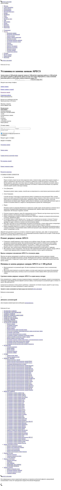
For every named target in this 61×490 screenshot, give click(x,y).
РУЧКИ (6, 354)
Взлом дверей (10, 349)
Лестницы (10, 44)
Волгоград (7, 26)
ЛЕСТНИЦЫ (10, 463)
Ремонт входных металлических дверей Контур (20, 368)
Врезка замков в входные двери (15, 338)
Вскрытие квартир (12, 351)
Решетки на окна (11, 38)
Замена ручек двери (12, 355)
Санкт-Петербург (8, 7)
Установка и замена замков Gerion (16, 413)
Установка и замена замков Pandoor (16, 431)
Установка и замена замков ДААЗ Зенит (18, 440)
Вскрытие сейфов (12, 352)
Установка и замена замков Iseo (15, 415)
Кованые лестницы (12, 47)
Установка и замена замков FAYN (16, 410)
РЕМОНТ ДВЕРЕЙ (9, 358)
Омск (5, 16)
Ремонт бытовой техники (11, 444)
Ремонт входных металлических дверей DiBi (19, 367)
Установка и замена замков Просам (16, 443)
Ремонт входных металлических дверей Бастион (20, 365)
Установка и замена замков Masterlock (17, 424)
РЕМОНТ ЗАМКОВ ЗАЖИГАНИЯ (13, 315)
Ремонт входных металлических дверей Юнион (20, 387)
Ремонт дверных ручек (13, 357)
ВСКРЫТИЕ (7, 345)
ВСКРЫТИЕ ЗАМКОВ (10, 311)
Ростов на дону (8, 19)
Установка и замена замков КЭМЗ (16, 441)
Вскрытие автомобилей (13, 34)
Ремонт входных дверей (13, 359)
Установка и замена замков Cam (15, 400)
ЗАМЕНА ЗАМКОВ (9, 314)
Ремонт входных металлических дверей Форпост (20, 385)
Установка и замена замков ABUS (16, 394)
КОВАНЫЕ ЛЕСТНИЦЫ (14, 464)
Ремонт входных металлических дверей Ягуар (19, 388)
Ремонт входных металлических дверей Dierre (19, 361)
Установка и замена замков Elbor (16, 407)
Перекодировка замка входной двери (17, 329)
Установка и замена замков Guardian (17, 414)
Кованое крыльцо (12, 460)
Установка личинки (12, 325)
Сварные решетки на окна (14, 456)
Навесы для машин (12, 46)
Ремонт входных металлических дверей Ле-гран (20, 377)
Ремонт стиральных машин (14, 446)
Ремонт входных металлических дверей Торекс (20, 384)
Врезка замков (11, 328)
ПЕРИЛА (9, 461)
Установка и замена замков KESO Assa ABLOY (20, 421)
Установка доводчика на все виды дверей (18, 341)
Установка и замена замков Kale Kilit (17, 418)
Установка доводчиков (13, 332)
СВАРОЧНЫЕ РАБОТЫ (10, 321)
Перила (9, 43)
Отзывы (6, 53)
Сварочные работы (12, 51)
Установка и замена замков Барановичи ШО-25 (20, 437)
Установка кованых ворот (14, 41)
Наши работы (7, 56)
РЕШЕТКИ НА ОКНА (10, 316)
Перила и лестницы (9, 459)
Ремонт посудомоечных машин (15, 447)
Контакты (6, 57)
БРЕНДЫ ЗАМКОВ (9, 391)
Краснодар (7, 27)
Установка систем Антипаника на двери (18, 342)
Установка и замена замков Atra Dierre (17, 397)
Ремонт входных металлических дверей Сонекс (20, 381)
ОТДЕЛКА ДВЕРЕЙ (9, 319)
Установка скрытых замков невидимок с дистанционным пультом (25, 339)
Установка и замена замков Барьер (16, 438)
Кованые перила (11, 49)
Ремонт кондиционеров (13, 450)
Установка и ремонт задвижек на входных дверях (20, 335)
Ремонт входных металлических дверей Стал (19, 382)
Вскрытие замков (11, 33)
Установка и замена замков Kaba (16, 417)
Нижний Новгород (9, 11)
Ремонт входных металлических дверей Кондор (20, 371)
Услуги (6, 31)
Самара (6, 17)
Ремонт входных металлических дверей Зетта (19, 374)
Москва (6, 6)
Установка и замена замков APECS (16, 395)
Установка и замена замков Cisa (15, 392)
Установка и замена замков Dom (15, 405)
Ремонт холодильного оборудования (17, 451)
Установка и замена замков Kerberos (16, 420)
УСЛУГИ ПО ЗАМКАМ (10, 322)
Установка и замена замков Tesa (15, 436)
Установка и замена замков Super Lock (17, 434)
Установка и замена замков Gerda (16, 411)
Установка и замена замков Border (16, 398)
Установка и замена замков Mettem (16, 426)
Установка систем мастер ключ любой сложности (20, 344)
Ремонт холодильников (13, 448)
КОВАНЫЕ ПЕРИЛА (13, 466)
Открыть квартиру (12, 347)
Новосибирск (7, 8)
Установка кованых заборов (14, 40)
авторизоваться (29, 303)
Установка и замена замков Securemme (17, 433)
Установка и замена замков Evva (15, 408)
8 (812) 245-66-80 (37, 289)
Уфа (5, 20)
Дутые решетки (11, 457)
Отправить (3, 135)
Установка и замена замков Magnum (16, 423)
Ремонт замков (11, 324)
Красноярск (7, 21)
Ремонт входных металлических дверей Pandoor (20, 390)
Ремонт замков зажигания (14, 37)
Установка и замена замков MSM (16, 428)
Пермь (5, 23)
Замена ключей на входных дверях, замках (18, 336)
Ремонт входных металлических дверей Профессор (21, 378)
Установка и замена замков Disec (16, 404)
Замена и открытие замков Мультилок (17, 430)
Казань (6, 13)
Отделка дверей (11, 50)
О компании (7, 30)
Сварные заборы (11, 473)
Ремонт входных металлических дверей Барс (19, 372)
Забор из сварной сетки (13, 469)
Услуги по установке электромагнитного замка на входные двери (25, 331)
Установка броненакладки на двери (16, 334)
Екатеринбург (7, 10)
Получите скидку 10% (36, 79)
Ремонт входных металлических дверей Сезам (19, 380)
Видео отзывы (8, 54)
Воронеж (6, 24)
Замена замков (11, 36)
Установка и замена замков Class (16, 401)
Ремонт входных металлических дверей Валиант (20, 370)
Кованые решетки (12, 454)
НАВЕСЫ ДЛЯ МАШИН (11, 318)
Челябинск (7, 14)
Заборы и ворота (8, 467)
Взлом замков (10, 348)
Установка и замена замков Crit (15, 403)
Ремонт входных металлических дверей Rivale (19, 375)
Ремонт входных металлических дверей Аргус (19, 362)
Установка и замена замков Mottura (16, 427)
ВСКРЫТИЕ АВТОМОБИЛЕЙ (12, 312)
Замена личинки (11, 326)
